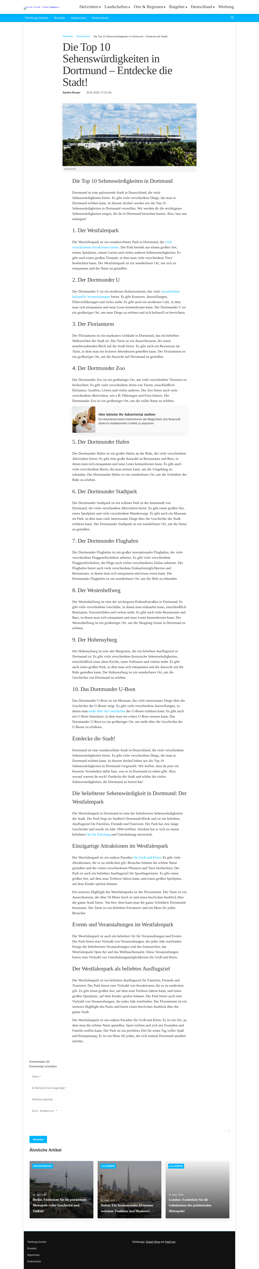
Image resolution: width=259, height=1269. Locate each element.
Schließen (129, 680)
